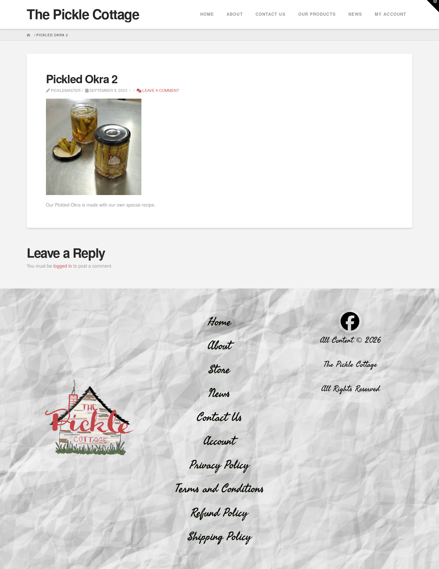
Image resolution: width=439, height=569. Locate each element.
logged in (62, 265)
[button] (433, 6)
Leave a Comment (160, 90)
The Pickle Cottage (83, 14)
